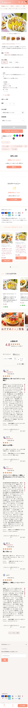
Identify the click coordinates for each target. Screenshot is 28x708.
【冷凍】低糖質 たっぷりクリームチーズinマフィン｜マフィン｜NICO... (16, 424)
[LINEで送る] (14, 136)
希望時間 (3, 117)
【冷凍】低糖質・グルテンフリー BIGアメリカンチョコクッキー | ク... (16, 620)
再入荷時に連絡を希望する (12, 131)
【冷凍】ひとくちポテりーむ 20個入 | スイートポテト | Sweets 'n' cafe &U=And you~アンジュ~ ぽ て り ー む (10, 299)
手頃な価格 (14, 149)
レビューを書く (14, 199)
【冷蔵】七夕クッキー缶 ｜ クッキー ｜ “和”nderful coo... (16, 562)
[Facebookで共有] (17, 136)
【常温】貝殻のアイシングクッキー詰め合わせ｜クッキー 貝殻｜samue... (16, 454)
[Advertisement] (14, 676)
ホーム (1, 8)
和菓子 (24, 6)
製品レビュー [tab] (16, 354)
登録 (5, 660)
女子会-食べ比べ (6, 149)
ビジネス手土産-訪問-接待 (16, 146)
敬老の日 (12, 6)
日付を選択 (4, 109)
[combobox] (21, 364)
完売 (14, 127)
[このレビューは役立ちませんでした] (23, 431)
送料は (9, 54)
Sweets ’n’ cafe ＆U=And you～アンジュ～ (11, 43)
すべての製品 (5, 8)
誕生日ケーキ (18, 6)
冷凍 (26, 146)
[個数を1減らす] (6, 103)
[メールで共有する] (14, 138)
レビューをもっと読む (14, 633)
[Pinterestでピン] (20, 136)
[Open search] (19, 2)
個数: (2, 103)
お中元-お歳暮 (5, 146)
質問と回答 (14, 156)
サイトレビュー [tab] (7, 354)
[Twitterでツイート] (23, 136)
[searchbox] (8, 358)
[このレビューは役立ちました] (20, 431)
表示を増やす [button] (24, 388)
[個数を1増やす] (13, 103)
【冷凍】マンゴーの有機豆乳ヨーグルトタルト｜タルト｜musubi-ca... (16, 530)
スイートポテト (5, 142)
